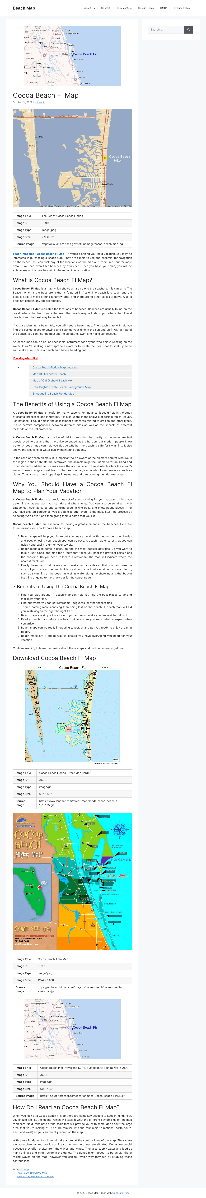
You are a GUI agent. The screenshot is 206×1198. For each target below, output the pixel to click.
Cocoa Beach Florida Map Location (55, 367)
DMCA (164, 8)
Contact (105, 8)
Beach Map (24, 8)
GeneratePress (121, 1192)
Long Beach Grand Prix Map (32, 1173)
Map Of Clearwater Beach (49, 374)
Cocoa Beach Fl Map (50, 253)
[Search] (188, 30)
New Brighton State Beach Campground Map (62, 387)
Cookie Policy (146, 8)
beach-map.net (23, 253)
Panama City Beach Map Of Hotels (35, 1176)
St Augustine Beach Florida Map (53, 393)
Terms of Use (124, 8)
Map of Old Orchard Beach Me (52, 380)
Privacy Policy (182, 8)
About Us (89, 8)
